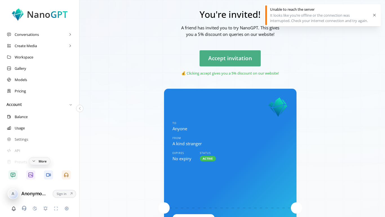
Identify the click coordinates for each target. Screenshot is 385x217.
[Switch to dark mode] (34, 208)
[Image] (30, 174)
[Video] (48, 174)
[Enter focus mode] (56, 208)
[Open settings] (66, 208)
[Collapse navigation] (79, 108)
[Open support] (24, 208)
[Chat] (12, 174)
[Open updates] (13, 208)
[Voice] (66, 174)
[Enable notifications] (45, 208)
